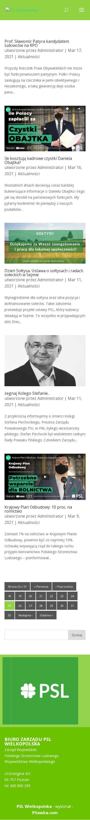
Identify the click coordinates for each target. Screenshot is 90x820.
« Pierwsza (41, 586)
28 (41, 606)
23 (62, 596)
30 (62, 606)
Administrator (51, 50)
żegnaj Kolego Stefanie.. (26, 393)
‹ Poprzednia (64, 586)
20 (30, 596)
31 (72, 606)
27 (30, 606)
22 (51, 596)
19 (20, 596)
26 (20, 606)
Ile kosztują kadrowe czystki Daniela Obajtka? (38, 160)
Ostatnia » (46, 615)
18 (9, 596)
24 (72, 596)
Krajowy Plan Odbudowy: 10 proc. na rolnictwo (38, 509)
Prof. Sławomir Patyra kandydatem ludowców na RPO (36, 43)
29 (51, 606)
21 (41, 596)
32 (9, 615)
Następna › (25, 615)
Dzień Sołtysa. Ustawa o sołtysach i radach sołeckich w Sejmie (43, 272)
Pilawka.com (45, 812)
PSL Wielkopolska (34, 806)
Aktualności (29, 56)
